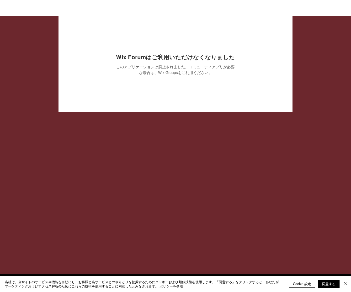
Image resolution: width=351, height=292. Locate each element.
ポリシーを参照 (171, 286)
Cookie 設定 (302, 283)
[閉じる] (345, 284)
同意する (328, 283)
